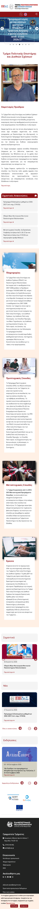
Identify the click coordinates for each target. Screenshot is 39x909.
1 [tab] (10, 45)
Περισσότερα (7, 208)
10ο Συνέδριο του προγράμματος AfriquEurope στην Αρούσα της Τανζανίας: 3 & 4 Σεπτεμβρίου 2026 (19, 771)
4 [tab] (20, 45)
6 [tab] (26, 45)
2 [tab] (13, 45)
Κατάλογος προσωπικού (11, 858)
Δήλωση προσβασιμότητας (12, 885)
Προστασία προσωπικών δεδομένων (15, 888)
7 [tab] (29, 45)
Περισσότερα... (6, 185)
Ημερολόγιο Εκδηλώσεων (10, 783)
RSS (4, 868)
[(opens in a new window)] (13, 798)
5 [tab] (23, 45)
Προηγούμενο (2, 29)
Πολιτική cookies (8, 892)
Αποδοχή (14, 906)
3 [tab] (16, 45)
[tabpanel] (19, 41)
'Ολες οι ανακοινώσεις (9, 728)
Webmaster (7, 865)
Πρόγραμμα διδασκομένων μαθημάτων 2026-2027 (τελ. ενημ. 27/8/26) (18, 203)
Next (37, 29)
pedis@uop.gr (9, 848)
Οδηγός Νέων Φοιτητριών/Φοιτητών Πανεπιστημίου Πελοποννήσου (15, 217)
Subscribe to (2, 189)
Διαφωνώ (24, 906)
